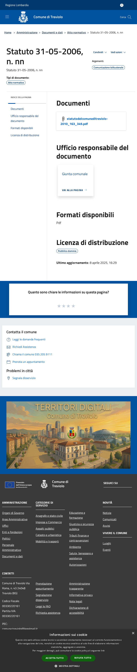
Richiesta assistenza (48, 613)
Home (7, 32)
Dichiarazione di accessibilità (78, 610)
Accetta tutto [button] (55, 658)
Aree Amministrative (14, 519)
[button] (68, 666)
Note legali (75, 601)
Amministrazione (27, 32)
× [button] (133, 633)
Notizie (107, 513)
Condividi (98, 52)
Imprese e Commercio (49, 522)
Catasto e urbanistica (48, 535)
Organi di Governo (13, 513)
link (103, 650)
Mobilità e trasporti (47, 541)
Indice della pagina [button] (21, 97)
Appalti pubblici (45, 528)
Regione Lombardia (17, 5)
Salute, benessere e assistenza (81, 555)
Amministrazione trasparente (79, 586)
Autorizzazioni (78, 565)
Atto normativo (76, 32)
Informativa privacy (81, 595)
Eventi (107, 550)
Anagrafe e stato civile (49, 516)
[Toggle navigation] (7, 17)
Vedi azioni (117, 52)
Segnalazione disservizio (44, 597)
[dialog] (68, 650)
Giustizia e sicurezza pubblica (81, 526)
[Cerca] (129, 17)
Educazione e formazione (77, 515)
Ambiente (75, 547)
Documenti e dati (52, 32)
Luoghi (107, 543)
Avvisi (106, 526)
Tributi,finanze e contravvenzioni (79, 538)
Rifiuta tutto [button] (82, 657)
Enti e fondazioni (12, 532)
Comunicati (109, 519)
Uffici (5, 526)
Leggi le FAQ (43, 606)
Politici (6, 538)
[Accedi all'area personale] (122, 5)
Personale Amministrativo (11, 547)
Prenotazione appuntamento (45, 586)
